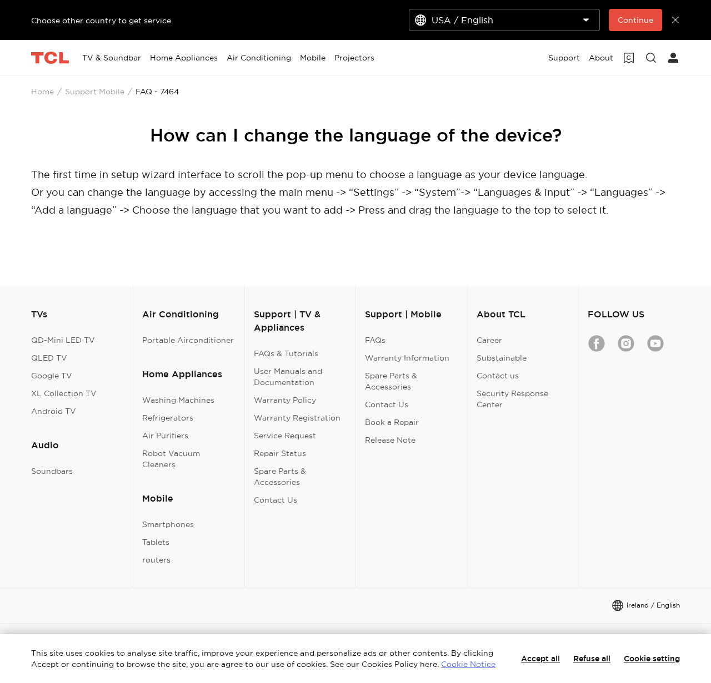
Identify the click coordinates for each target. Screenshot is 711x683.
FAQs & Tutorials (286, 353)
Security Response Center (512, 398)
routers (156, 560)
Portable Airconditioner (188, 340)
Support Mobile (94, 92)
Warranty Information (407, 358)
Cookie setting (652, 659)
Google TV (51, 376)
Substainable (502, 358)
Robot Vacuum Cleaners (171, 458)
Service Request (285, 436)
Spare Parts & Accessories (280, 476)
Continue (635, 20)
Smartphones (168, 524)
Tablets (155, 542)
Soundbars (52, 471)
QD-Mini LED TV (63, 340)
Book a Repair (392, 422)
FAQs (375, 340)
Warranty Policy (285, 400)
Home (42, 92)
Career (489, 340)
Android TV (53, 411)
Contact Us (275, 500)
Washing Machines (178, 400)
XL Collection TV (64, 393)
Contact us (498, 376)
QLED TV (49, 358)
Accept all (540, 659)
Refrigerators (167, 418)
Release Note (390, 440)
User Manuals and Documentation (288, 376)
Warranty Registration (297, 418)
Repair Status (280, 453)
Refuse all (591, 659)
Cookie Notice (468, 664)
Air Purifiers (165, 436)
